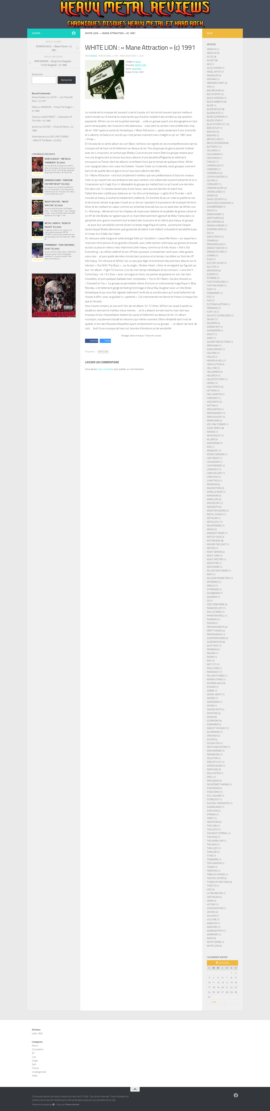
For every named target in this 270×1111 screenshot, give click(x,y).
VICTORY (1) (213, 904)
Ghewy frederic (39, 97)
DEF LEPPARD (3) (215, 221)
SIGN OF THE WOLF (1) (218, 728)
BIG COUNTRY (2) (215, 94)
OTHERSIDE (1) (214, 589)
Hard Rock (136, 68)
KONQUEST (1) (214, 450)
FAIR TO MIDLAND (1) (217, 281)
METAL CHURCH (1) (216, 514)
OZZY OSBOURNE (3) (217, 604)
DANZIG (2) (212, 195)
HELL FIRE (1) (213, 368)
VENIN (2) (211, 900)
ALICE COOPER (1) (215, 68)
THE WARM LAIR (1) (216, 840)
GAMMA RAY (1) (215, 326)
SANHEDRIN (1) (214, 702)
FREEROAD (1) (214, 308)
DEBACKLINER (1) (215, 214)
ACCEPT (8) (212, 60)
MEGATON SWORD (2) (218, 510)
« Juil (213, 1001)
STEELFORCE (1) (215, 792)
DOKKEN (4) (212, 240)
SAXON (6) (212, 717)
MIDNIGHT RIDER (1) (217, 533)
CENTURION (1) (214, 158)
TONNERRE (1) (214, 859)
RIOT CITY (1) (213, 664)
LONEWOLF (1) (214, 469)
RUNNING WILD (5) (216, 683)
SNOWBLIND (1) (214, 754)
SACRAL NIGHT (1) (216, 694)
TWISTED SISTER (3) (217, 878)
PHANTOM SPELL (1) (217, 615)
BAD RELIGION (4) (215, 90)
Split (34, 1064)
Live (34, 1057)
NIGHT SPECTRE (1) (216, 559)
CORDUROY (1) (214, 184)
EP (33, 1053)
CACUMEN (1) (213, 150)
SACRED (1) (212, 698)
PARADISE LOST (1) (216, 608)
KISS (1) (210, 446)
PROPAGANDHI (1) (216, 634)
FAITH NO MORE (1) (216, 285)
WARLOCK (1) (213, 923)
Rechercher (37, 74)
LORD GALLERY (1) (216, 473)
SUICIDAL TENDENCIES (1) (219, 803)
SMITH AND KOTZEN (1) (218, 747)
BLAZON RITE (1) (215, 113)
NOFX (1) (211, 574)
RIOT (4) (211, 660)
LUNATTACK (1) (214, 480)
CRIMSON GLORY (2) (217, 188)
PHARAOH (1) (213, 619)
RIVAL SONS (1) (214, 668)
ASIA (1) (211, 86)
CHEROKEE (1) (214, 169)
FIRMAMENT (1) (215, 293)
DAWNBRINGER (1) (216, 206)
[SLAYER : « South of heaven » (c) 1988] (54, 295)
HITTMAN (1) (213, 390)
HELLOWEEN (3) (214, 371)
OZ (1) (210, 600)
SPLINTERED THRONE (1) (219, 784)
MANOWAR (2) (214, 495)
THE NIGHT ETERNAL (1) (218, 833)
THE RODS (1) (213, 837)
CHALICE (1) (212, 161)
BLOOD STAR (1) (215, 120)
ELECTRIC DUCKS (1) (217, 263)
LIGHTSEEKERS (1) (216, 465)
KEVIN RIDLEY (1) (215, 435)
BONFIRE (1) (213, 135)
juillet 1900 (37, 1033)
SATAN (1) (212, 705)
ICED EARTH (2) (214, 401)
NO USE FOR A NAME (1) (219, 570)
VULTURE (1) (213, 919)
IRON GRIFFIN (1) (215, 409)
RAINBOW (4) (213, 649)
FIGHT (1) (211, 289)
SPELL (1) (211, 777)
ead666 (93, 56)
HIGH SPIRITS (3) (215, 386)
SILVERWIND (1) (215, 732)
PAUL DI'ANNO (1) (216, 612)
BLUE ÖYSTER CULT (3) (218, 124)
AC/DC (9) (211, 56)
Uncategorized (39, 1072)
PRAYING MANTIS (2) (217, 627)
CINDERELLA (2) (214, 173)
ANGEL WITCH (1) (215, 71)
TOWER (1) (212, 867)
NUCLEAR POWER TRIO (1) (220, 578)
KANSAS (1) (212, 431)
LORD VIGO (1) (214, 476)
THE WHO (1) (213, 844)
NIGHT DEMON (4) (216, 551)
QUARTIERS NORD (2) (217, 638)
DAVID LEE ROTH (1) (217, 199)
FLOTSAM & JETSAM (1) (218, 304)
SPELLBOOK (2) (214, 780)
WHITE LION (140, 65)
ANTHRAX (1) (213, 79)
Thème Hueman (72, 1104)
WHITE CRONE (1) (215, 942)
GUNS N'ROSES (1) (216, 349)
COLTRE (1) (212, 180)
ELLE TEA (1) (213, 266)
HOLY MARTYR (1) (216, 394)
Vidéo (35, 1075)
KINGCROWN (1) (214, 443)
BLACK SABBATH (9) (216, 101)
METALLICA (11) (214, 521)
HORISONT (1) (214, 398)
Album (138, 61)
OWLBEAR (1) (213, 597)
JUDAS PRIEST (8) (215, 428)
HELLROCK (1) (213, 375)
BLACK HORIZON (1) (216, 98)
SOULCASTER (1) (215, 773)
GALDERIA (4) (213, 323)
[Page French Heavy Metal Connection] (74, 33)
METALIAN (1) (213, 518)
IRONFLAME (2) (214, 420)
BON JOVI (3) (213, 131)
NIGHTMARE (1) (214, 567)
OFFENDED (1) (214, 582)
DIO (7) (210, 233)
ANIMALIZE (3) (214, 75)
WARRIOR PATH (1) (216, 930)
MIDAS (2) (212, 529)
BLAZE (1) (211, 105)
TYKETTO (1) (213, 885)
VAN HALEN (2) (214, 897)
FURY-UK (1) (213, 311)
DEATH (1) (212, 210)
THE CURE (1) (213, 825)
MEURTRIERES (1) (216, 525)
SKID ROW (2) (213, 735)
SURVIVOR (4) (213, 810)
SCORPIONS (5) (214, 720)
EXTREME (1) (213, 278)
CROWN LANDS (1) (216, 191)
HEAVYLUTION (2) (215, 364)
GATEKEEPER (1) (215, 330)
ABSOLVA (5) (213, 53)
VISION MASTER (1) (216, 908)
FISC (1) (210, 296)
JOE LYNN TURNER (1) (217, 424)
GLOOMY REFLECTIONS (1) (220, 341)
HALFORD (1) (213, 353)
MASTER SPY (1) (215, 503)
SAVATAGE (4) (214, 713)
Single (35, 1060)
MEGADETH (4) (214, 506)
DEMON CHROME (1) (217, 225)
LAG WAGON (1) (214, 461)
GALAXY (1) (212, 319)
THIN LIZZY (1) (214, 848)
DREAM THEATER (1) (217, 248)
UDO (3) (211, 889)
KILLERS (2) (212, 439)
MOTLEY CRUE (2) (215, 536)
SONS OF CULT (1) (215, 762)
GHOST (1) (212, 334)
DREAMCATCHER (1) (217, 251)
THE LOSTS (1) (214, 829)
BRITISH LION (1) (215, 139)
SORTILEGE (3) (214, 769)
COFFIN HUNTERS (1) (217, 176)
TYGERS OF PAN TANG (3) (219, 882)
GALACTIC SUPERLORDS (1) (220, 315)
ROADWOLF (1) (214, 672)
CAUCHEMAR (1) (215, 154)
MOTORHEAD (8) (215, 540)
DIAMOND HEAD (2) (216, 229)
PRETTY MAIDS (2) (216, 630)
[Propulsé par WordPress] (53, 1104)
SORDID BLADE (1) (216, 765)
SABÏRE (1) (212, 690)
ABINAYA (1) (213, 49)
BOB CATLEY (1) (214, 128)
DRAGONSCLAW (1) (216, 244)
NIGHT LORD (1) (214, 555)
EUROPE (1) (212, 274)
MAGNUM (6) (213, 484)
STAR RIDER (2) (214, 788)
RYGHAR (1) (212, 687)
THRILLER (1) (213, 852)
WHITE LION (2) (214, 945)
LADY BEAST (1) (214, 458)
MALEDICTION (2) (215, 488)
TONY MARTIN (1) (215, 863)
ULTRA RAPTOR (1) (216, 893)
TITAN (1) (211, 855)
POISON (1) (212, 623)
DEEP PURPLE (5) (215, 218)
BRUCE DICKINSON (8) (217, 143)
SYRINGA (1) (213, 814)
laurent (35, 126)
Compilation (37, 1049)
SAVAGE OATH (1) (215, 709)
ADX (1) (210, 64)
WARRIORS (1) (214, 934)
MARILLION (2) (214, 499)
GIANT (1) (211, 338)
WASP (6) (211, 938)
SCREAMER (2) (214, 724)
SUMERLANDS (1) (215, 807)
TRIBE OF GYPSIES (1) (217, 874)
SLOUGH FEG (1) (215, 743)
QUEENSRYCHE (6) (216, 642)
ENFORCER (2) (214, 270)
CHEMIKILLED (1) (215, 165)
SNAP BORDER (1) (216, 750)
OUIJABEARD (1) (215, 593)
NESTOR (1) (212, 548)
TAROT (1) (212, 818)
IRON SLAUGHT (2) (216, 416)
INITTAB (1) (212, 405)
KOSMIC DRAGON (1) (217, 454)
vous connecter (105, 369)
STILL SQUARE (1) (215, 795)
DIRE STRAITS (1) (215, 236)
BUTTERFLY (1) (214, 146)
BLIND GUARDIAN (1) (217, 116)
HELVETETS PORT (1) (217, 379)
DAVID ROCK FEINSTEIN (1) (220, 203)
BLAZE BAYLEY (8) (215, 109)
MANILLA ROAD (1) (216, 491)
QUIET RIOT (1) (214, 645)
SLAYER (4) (212, 739)
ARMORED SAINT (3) (217, 83)
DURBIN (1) (212, 255)
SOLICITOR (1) (213, 758)
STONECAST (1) (214, 799)
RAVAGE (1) (212, 653)
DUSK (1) (211, 259)
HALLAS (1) (212, 356)
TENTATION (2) (214, 822)
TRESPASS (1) (213, 870)
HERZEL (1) (212, 383)
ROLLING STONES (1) (217, 675)
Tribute (35, 1068)
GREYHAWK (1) (214, 345)
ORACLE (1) (212, 585)
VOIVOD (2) (212, 912)
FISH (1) (211, 300)
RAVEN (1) (212, 657)
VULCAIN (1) (213, 915)
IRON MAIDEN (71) (216, 413)
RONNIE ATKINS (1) (216, 679)
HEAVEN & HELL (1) (216, 360)
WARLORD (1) (213, 927)
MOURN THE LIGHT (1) (218, 544)
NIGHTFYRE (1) (214, 563)
